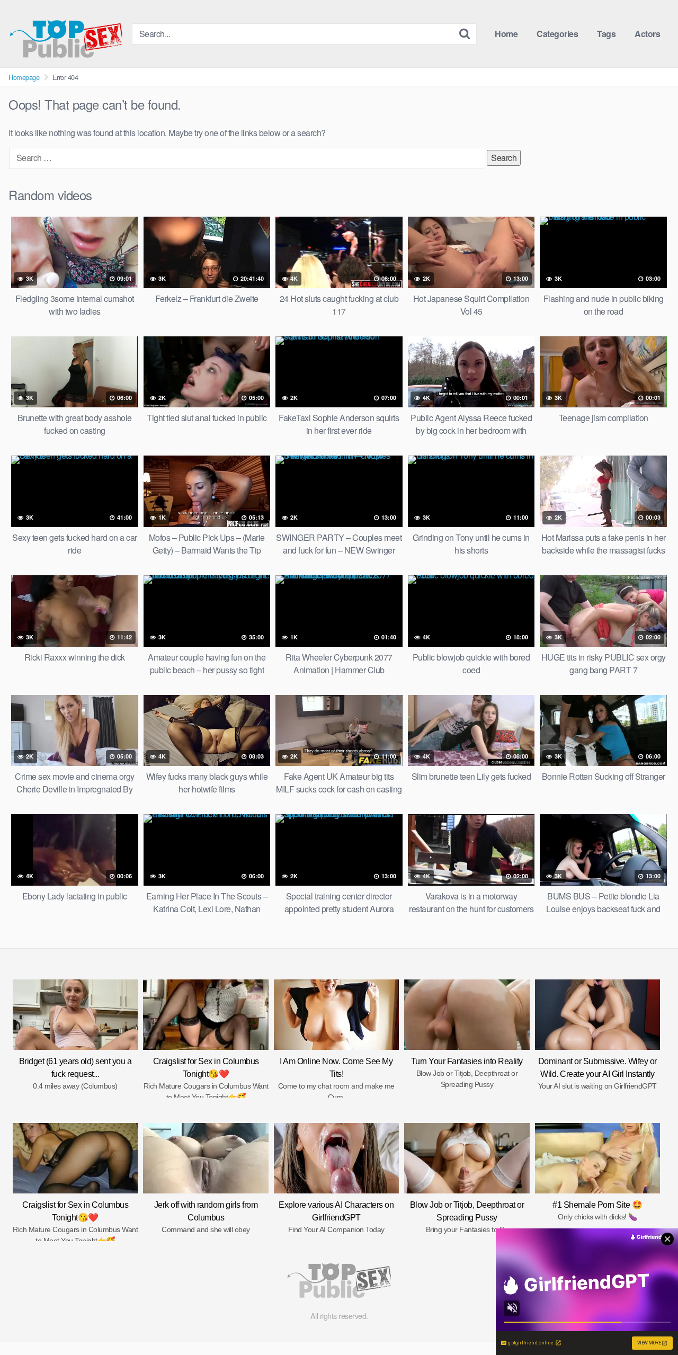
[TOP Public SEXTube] (65, 33)
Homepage (23, 77)
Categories (557, 34)
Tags (606, 34)
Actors (647, 34)
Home (506, 34)
